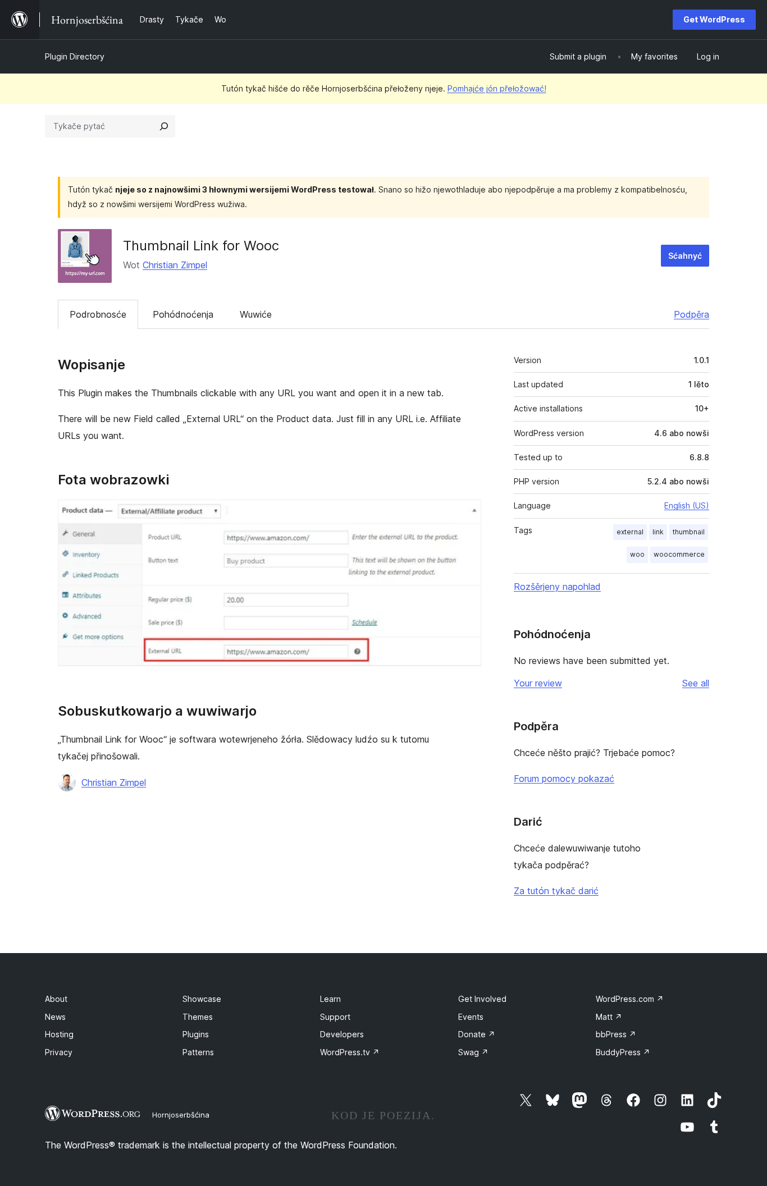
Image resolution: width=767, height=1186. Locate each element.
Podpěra (691, 314)
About (56, 999)
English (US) (686, 505)
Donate (476, 1034)
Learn (330, 999)
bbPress (616, 1034)
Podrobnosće (98, 314)
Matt (609, 1017)
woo (637, 554)
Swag (473, 1052)
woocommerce (679, 554)
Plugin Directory (74, 56)
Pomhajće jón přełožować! (497, 88)
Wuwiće (256, 314)
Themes (197, 1017)
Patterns (198, 1052)
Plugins (195, 1034)
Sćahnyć (685, 255)
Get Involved (482, 999)
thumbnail (689, 532)
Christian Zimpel (175, 265)
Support (335, 1017)
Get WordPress (714, 19)
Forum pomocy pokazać (564, 778)
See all (695, 683)
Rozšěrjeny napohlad (557, 586)
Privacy (58, 1052)
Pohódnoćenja (183, 314)
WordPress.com (630, 999)
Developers (342, 1034)
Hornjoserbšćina (180, 1114)
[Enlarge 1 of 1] (466, 514)
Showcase (201, 999)
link (658, 532)
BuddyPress (623, 1052)
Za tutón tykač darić (556, 890)
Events (470, 1017)
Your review (538, 683)
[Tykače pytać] (164, 126)
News (55, 1017)
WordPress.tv (350, 1052)
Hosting (59, 1034)
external (630, 532)
